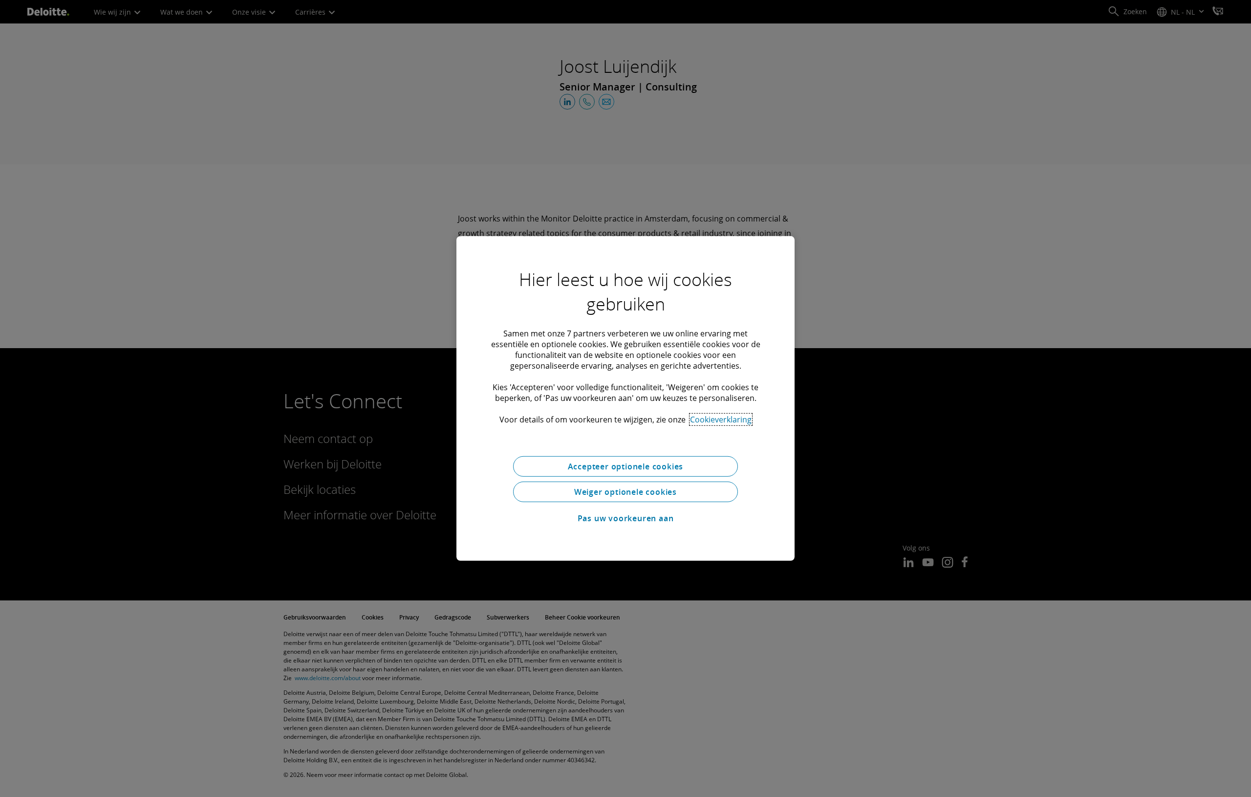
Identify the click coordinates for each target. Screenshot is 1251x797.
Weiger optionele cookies (625, 492)
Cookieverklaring (721, 419)
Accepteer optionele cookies (626, 466)
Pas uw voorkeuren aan (626, 518)
